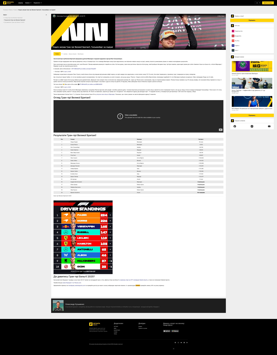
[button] (258, 2)
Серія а (237, 45)
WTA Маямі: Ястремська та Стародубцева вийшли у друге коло (252, 108)
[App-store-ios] (184, 342)
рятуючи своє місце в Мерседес (105, 94)
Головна (5, 10)
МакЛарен (80, 54)
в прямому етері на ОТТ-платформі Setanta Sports (133, 280)
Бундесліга (238, 36)
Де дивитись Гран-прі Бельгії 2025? (14, 22)
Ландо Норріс (73, 54)
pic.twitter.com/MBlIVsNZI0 (95, 84)
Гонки (15, 10)
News (10, 10)
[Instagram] (178, 342)
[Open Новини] (30, 3)
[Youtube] (181, 342)
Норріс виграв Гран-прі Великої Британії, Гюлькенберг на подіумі (83, 47)
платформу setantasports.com (76, 285)
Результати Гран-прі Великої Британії (14, 20)
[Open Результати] (41, 3)
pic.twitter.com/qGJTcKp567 (88, 68)
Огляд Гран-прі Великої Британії (13, 17)
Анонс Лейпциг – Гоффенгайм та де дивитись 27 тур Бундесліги (248, 91)
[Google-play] (187, 342)
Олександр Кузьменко (63, 16)
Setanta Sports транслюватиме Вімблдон (245, 73)
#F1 (73, 68)
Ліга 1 (236, 50)
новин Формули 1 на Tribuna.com (72, 282)
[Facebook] (175, 342)
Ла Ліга (237, 40)
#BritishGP (77, 68)
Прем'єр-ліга (238, 31)
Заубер (65, 54)
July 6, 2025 (67, 71)
